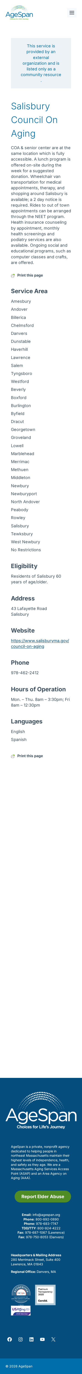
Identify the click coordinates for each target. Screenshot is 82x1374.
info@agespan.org (46, 1215)
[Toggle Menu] (72, 12)
